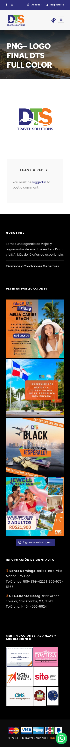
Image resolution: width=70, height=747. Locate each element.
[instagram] (12, 4)
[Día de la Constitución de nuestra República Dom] (35, 388)
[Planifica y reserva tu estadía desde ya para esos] (35, 329)
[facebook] (6, 4)
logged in (39, 182)
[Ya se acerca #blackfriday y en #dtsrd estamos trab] (35, 447)
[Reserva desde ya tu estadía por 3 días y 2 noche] (35, 506)
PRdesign (55, 738)
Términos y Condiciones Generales (32, 266)
